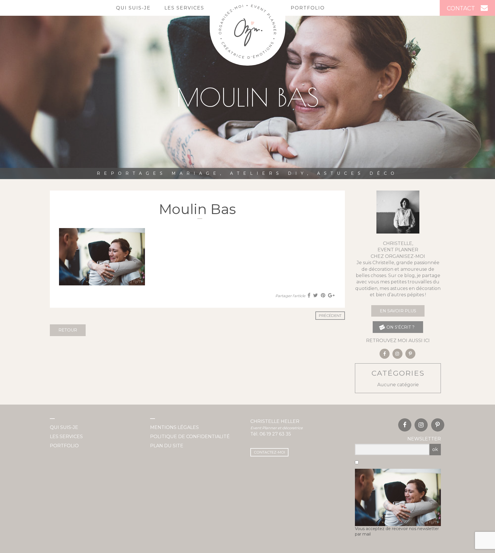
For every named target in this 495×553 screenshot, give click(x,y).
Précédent (330, 315)
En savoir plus (398, 310)
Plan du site (166, 445)
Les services (184, 8)
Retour (67, 330)
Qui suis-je (133, 8)
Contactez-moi (269, 452)
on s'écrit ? (400, 327)
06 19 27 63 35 (275, 434)
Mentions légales (174, 427)
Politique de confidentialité (190, 436)
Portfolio (308, 8)
